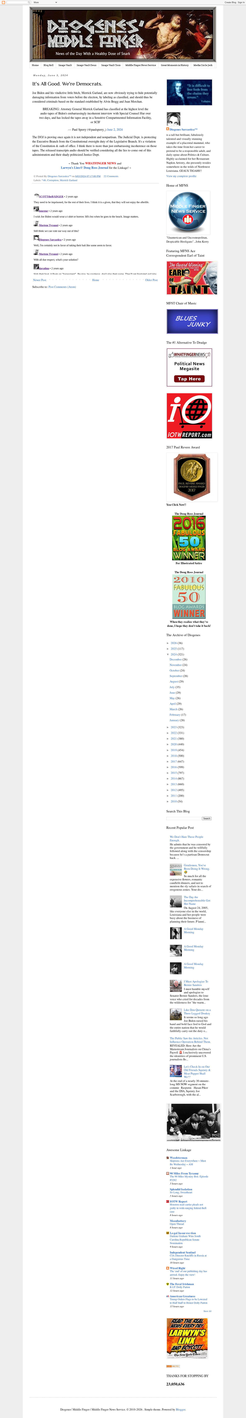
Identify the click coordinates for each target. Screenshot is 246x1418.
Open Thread (177, 1224)
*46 (44, 180)
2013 (174, 784)
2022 (174, 733)
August (174, 681)
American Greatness (182, 1296)
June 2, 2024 (115, 129)
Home (35, 65)
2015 (174, 773)
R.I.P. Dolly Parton (180, 1287)
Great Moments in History (175, 65)
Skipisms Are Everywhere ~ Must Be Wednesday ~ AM (188, 1162)
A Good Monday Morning (193, 930)
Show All (207, 1311)
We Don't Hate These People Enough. (186, 838)
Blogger (180, 1409)
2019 (174, 750)
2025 (174, 649)
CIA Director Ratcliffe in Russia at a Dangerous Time (188, 1257)
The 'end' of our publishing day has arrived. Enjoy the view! (188, 1273)
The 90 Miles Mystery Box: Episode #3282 (189, 1178)
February (175, 715)
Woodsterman (178, 1158)
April (173, 703)
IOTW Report (178, 1201)
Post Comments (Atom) (62, 287)
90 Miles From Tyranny (184, 1173)
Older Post (151, 280)
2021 (174, 738)
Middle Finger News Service (141, 65)
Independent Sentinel (183, 1252)
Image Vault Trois (110, 65)
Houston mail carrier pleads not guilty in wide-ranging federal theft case (188, 1208)
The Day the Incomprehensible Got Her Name (197, 900)
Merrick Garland (68, 180)
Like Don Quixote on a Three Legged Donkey (197, 1011)
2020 (174, 744)
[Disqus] (95, 232)
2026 (174, 643)
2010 (174, 801)
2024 (174, 654)
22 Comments (111, 176)
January (175, 720)
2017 (174, 761)
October (175, 670)
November (176, 665)
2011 (174, 796)
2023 (174, 727)
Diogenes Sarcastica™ (183, 129)
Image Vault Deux (86, 65)
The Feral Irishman (182, 1284)
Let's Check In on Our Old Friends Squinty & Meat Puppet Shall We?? (197, 1072)
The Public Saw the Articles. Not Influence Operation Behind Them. (190, 1039)
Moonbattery (178, 1221)
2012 (174, 790)
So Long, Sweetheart (181, 1192)
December (176, 659)
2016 (174, 767)
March (174, 709)
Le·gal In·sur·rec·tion (183, 1233)
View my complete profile (181, 176)
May (173, 698)
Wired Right (177, 1268)
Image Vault (65, 65)
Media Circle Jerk (203, 65)
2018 (174, 756)
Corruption (53, 180)
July (172, 687)
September (176, 676)
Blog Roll (49, 65)
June (173, 692)
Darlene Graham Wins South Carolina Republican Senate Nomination (185, 1239)
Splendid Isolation (181, 1189)
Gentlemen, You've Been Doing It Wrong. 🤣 (197, 868)
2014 (174, 778)
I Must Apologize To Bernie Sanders (196, 983)
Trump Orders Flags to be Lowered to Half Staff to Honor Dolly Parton (188, 1301)
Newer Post (39, 280)
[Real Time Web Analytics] (173, 1366)
